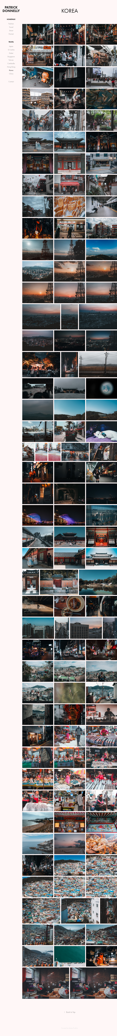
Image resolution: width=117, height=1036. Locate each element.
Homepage (11, 19)
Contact (11, 81)
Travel (11, 27)
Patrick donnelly (11, 9)
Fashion (11, 24)
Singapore (11, 56)
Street (11, 30)
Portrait (11, 34)
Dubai (11, 53)
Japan (11, 46)
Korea (11, 70)
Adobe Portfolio (73, 1028)
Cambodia (11, 63)
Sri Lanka (11, 50)
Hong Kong (11, 67)
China (11, 74)
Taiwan (11, 60)
